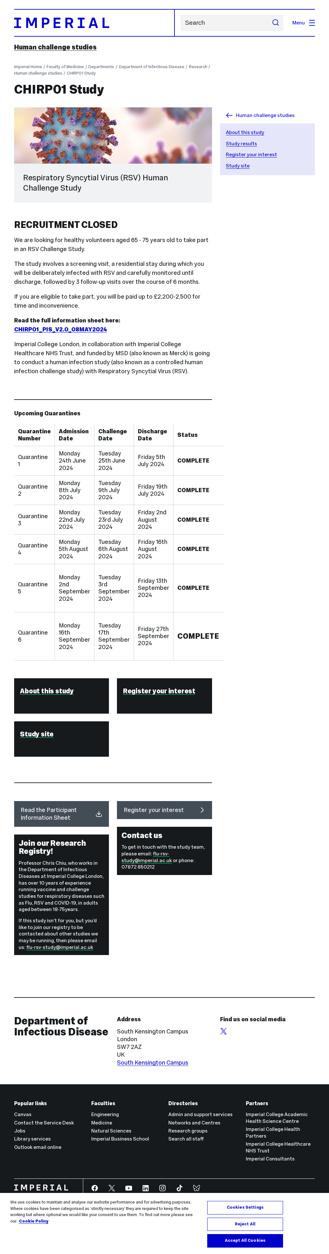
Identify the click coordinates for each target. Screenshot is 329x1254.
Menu (298, 23)
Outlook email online (37, 1147)
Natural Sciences (111, 1131)
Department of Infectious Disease (151, 66)
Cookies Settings (245, 1207)
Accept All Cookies (245, 1240)
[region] (164, 1223)
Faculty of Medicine (65, 66)
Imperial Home (28, 66)
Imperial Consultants (270, 1159)
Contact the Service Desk (44, 1123)
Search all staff (186, 1139)
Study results (241, 143)
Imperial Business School (120, 1139)
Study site (238, 166)
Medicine (101, 1123)
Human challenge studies (55, 47)
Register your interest (251, 154)
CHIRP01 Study (81, 73)
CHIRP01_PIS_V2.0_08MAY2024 (60, 329)
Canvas (22, 1114)
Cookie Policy (34, 1221)
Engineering (105, 1114)
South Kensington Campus (152, 1062)
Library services (32, 1139)
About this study (245, 132)
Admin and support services (200, 1114)
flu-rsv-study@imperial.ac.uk (146, 857)
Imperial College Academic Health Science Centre (277, 1117)
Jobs (19, 1131)
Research (198, 66)
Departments (101, 66)
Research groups (188, 1131)
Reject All (245, 1224)
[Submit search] (275, 22)
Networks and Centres (194, 1123)
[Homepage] (94, 23)
